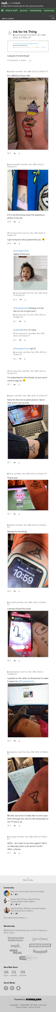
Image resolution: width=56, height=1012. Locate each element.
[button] (2, 10)
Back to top (28, 879)
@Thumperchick (21, 250)
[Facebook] (6, 988)
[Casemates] (28, 958)
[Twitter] (18, 988)
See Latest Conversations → (16, 917)
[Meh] (4, 2)
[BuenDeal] (40, 951)
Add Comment (9, 19)
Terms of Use (34, 1007)
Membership (9, 926)
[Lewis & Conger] (40, 939)
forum (16, 3)
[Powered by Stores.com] (28, 1000)
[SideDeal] (16, 951)
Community (9, 887)
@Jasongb (18, 329)
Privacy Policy (21, 1007)
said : (31, 71)
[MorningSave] (40, 945)
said (30, 294)
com (10, 3)
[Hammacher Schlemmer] (16, 939)
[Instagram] (12, 988)
